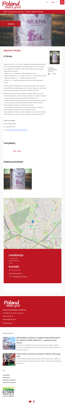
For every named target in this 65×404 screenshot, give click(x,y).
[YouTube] (30, 401)
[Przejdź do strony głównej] (12, 5)
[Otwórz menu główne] (62, 2)
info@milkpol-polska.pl (20, 276)
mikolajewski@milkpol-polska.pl (17, 130)
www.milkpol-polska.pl (15, 273)
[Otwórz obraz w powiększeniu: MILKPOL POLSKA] (18, 179)
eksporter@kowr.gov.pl (9, 319)
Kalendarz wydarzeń (9, 380)
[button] (47, 2)
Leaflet (59, 248)
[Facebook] (34, 401)
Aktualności (6, 377)
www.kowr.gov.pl (7, 323)
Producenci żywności (9, 382)
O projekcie (6, 375)
